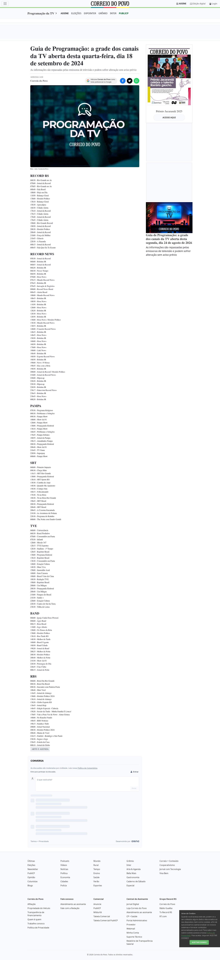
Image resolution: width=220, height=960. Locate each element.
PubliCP (31, 873)
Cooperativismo (167, 865)
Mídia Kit (97, 912)
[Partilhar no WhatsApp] (136, 81)
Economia (65, 877)
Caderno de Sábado (136, 881)
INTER (113, 13)
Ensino (96, 873)
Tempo (96, 869)
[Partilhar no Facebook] (123, 81)
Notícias (64, 869)
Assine (182, 3)
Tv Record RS (166, 912)
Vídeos (63, 865)
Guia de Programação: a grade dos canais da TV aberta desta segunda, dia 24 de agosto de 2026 (169, 239)
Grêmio (130, 861)
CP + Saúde (132, 916)
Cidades (64, 881)
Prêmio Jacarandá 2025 (169, 111)
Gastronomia (133, 877)
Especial (130, 885)
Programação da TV (41, 13)
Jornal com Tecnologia (170, 869)
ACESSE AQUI (169, 117)
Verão (96, 881)
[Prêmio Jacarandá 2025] (169, 76)
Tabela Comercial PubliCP (105, 920)
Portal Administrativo (137, 920)
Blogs (30, 885)
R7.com (163, 916)
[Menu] (5, 3)
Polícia (63, 885)
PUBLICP (123, 13)
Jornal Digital (133, 904)
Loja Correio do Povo (137, 908)
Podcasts (64, 861)
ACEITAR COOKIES (199, 942)
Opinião (31, 877)
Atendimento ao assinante (73, 904)
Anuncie (97, 904)
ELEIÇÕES (76, 13)
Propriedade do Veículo (39, 908)
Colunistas (33, 881)
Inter (129, 865)
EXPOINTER (90, 13)
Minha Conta (133, 932)
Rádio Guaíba (166, 908)
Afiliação (32, 904)
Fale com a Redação (69, 908)
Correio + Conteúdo (169, 861)
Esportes (97, 885)
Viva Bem (164, 873)
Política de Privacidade (38, 927)
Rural (96, 865)
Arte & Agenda (134, 869)
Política (63, 873)
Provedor (131, 924)
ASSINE (65, 13)
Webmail (131, 928)
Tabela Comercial (101, 916)
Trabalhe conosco (36, 923)
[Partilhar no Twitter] (129, 81)
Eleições (31, 865)
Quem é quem (34, 919)
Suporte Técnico (134, 936)
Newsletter (33, 869)
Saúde (96, 877)
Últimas (31, 861)
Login (214, 3)
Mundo (96, 861)
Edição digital (199, 3)
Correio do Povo (167, 904)
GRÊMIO (103, 13)
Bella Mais (131, 873)
